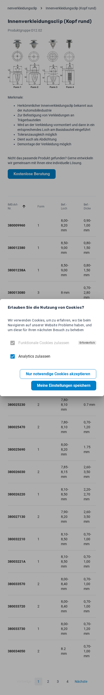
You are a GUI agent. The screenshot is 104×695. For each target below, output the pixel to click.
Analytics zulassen (34, 356)
